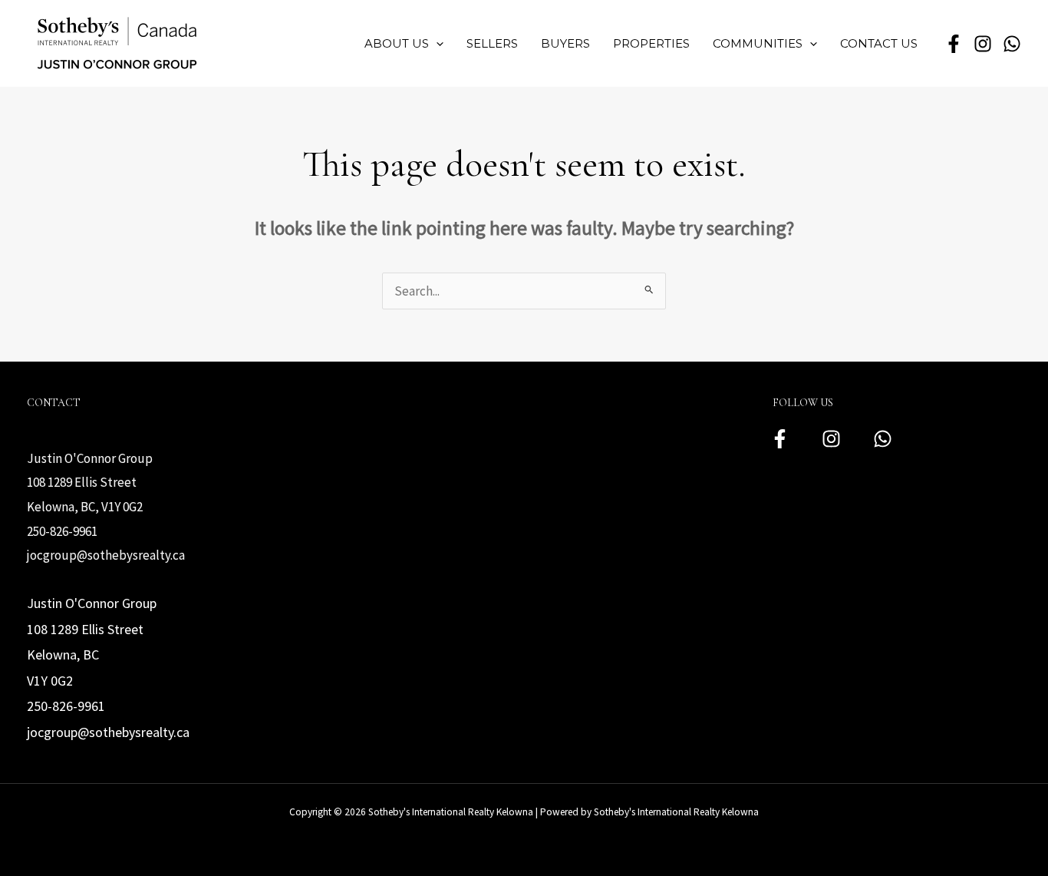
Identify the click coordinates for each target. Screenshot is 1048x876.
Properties (651, 43)
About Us (396, 43)
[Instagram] (831, 439)
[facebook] (953, 44)
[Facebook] (780, 439)
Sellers (492, 43)
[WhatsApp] (1012, 44)
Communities (757, 43)
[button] (436, 43)
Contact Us (879, 43)
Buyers (565, 43)
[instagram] (983, 44)
